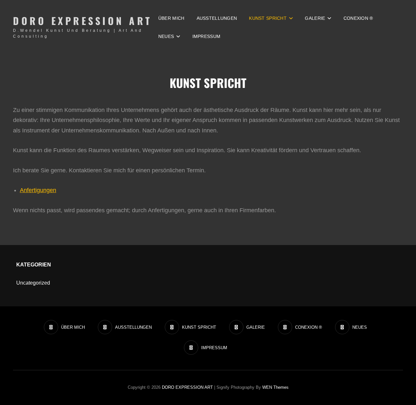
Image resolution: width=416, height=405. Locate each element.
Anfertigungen (38, 190)
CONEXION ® (358, 18)
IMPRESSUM (206, 36)
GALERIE (315, 18)
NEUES (166, 36)
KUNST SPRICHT (268, 18)
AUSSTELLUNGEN (217, 18)
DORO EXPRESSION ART (82, 20)
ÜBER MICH (171, 18)
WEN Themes (275, 387)
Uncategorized (33, 283)
